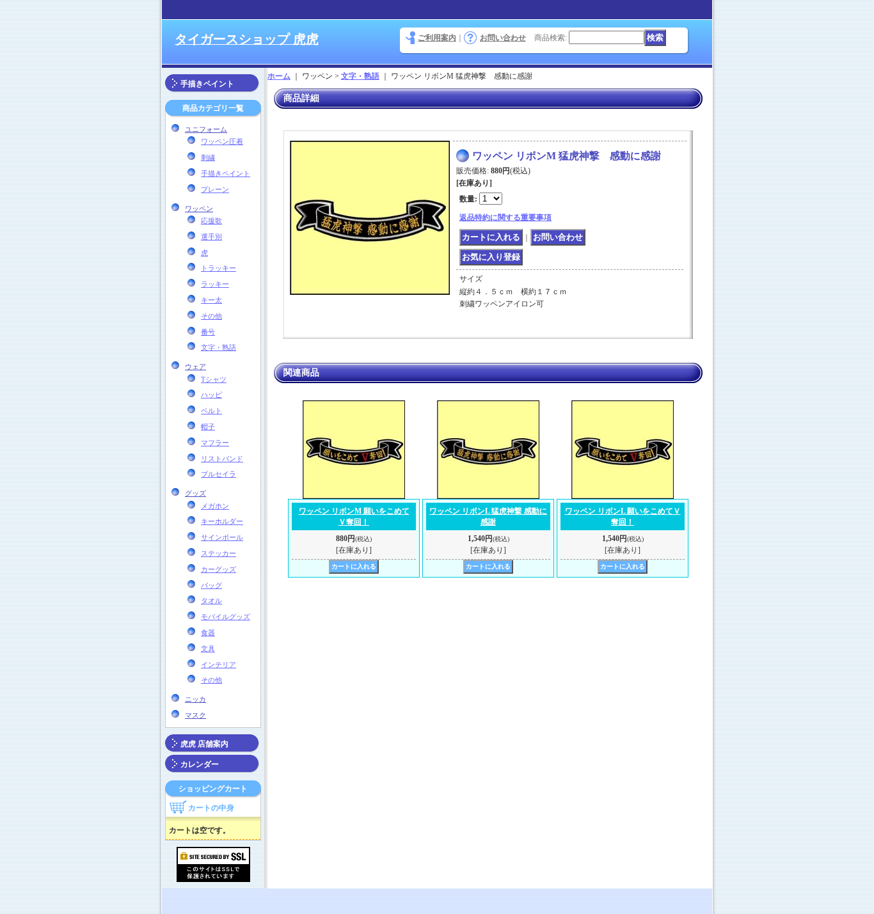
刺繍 (208, 157)
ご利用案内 (437, 37)
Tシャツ (213, 379)
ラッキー (215, 284)
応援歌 (211, 221)
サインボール (222, 537)
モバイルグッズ (225, 616)
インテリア (218, 664)
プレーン (215, 189)
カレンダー (199, 764)
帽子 (208, 426)
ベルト (211, 410)
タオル (211, 600)
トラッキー (218, 268)
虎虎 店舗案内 (204, 743)
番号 (208, 332)
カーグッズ (218, 569)
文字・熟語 (218, 347)
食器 (208, 632)
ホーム (278, 76)
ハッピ (211, 394)
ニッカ (195, 699)
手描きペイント (207, 83)
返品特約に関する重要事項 (505, 217)
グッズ (195, 493)
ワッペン (199, 208)
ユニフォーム (206, 129)
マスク (195, 715)
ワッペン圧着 (222, 141)
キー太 (211, 300)
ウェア (195, 366)
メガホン (215, 506)
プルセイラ (218, 474)
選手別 (211, 236)
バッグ (211, 585)
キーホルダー (222, 521)
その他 (211, 316)
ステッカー (218, 553)
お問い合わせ (503, 37)
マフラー (215, 442)
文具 (208, 648)
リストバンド (222, 458)
